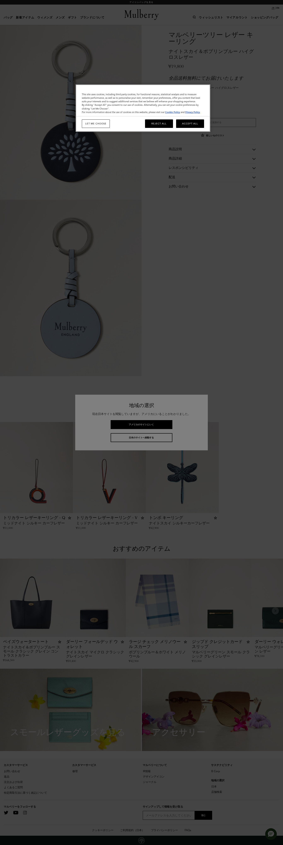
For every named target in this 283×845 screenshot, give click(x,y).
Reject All (159, 123)
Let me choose (95, 123)
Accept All (190, 123)
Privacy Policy (192, 112)
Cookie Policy (172, 112)
